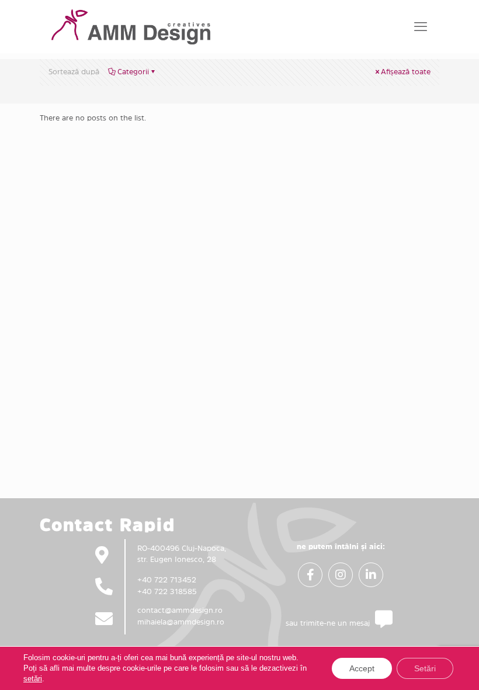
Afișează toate (406, 71)
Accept (361, 668)
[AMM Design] (130, 26)
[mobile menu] (421, 26)
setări (32, 678)
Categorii (133, 71)
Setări (425, 668)
